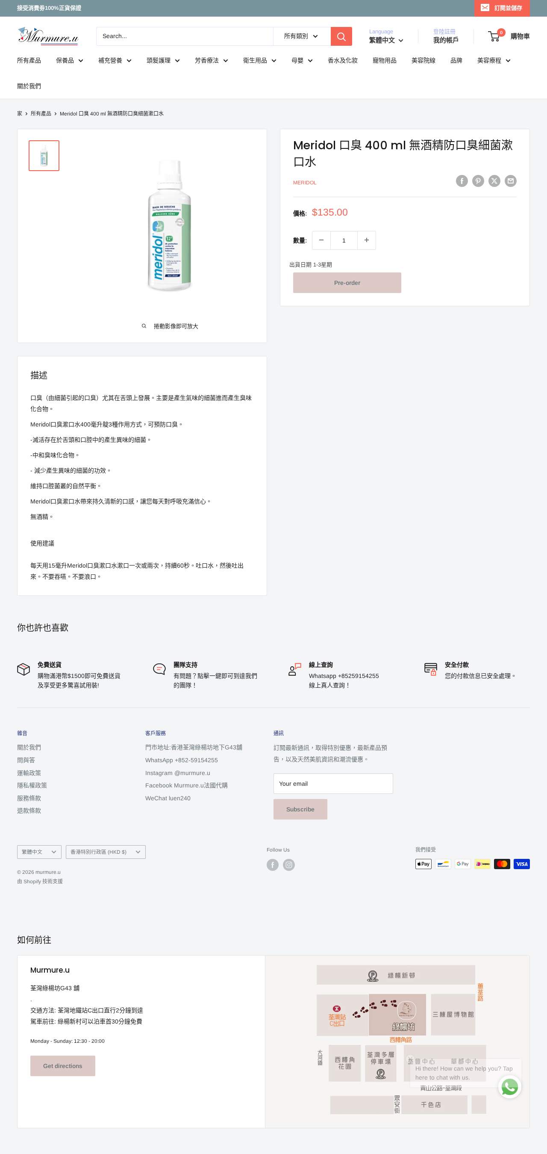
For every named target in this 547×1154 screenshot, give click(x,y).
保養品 (65, 60)
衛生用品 (255, 60)
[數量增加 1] (367, 240)
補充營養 (110, 60)
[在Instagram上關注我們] (289, 865)
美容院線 (423, 60)
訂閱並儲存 (508, 8)
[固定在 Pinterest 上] (478, 181)
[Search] (341, 36)
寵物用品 (385, 60)
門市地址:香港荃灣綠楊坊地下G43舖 (193, 747)
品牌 (456, 60)
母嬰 (297, 60)
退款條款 (29, 810)
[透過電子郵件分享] (511, 181)
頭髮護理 (159, 60)
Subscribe (300, 809)
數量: (300, 240)
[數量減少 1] (321, 240)
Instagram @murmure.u (177, 772)
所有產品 (29, 60)
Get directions (62, 1065)
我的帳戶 (446, 40)
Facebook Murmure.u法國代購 (186, 785)
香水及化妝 (343, 60)
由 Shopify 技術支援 (40, 882)
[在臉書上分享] (462, 181)
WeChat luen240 (168, 798)
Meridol (305, 182)
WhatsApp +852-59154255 (181, 760)
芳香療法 (207, 60)
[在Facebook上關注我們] (273, 865)
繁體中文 (32, 852)
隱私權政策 (32, 785)
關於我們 (29, 86)
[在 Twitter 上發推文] (494, 181)
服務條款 (29, 798)
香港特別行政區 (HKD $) (98, 852)
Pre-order (347, 282)
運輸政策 (29, 772)
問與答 (26, 760)
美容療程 (489, 60)
